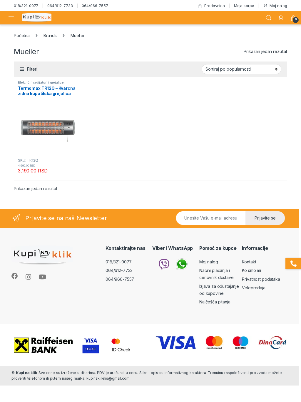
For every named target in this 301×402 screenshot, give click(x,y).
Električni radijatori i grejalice (40, 82)
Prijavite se (265, 217)
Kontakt (249, 261)
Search (268, 18)
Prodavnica (214, 5)
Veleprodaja (253, 287)
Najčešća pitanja (214, 301)
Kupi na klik (26, 373)
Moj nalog (278, 5)
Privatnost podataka (261, 279)
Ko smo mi (251, 270)
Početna (22, 35)
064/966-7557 (95, 5)
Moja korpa (244, 5)
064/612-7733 (60, 5)
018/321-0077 (26, 5)
